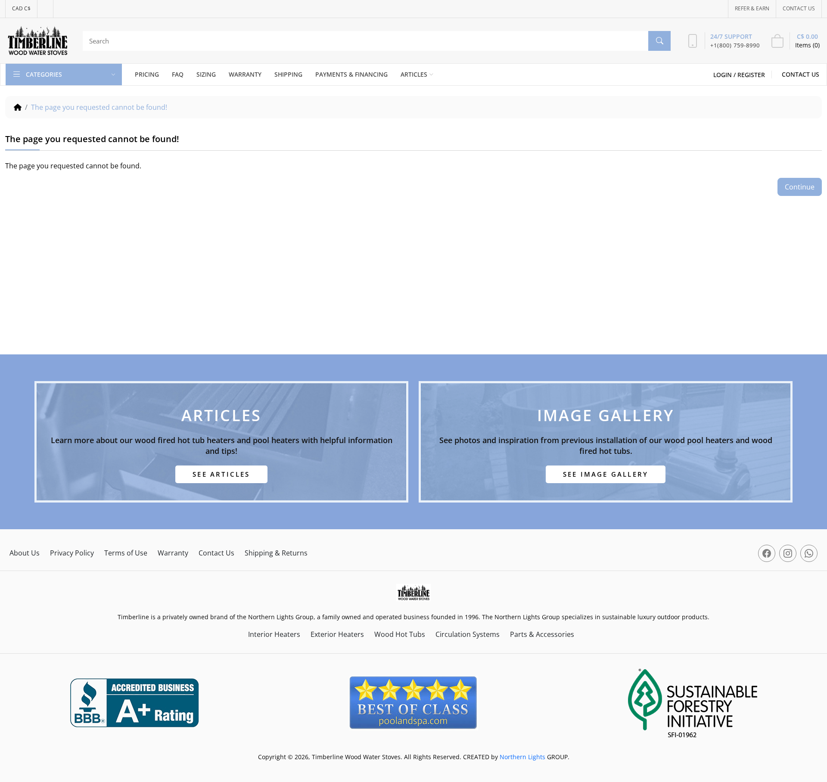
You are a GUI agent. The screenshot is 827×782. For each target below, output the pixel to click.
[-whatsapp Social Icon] (809, 553)
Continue (800, 187)
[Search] (659, 41)
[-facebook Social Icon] (766, 553)
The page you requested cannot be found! (99, 107)
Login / (725, 75)
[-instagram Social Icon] (787, 553)
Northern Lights (522, 757)
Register (751, 75)
